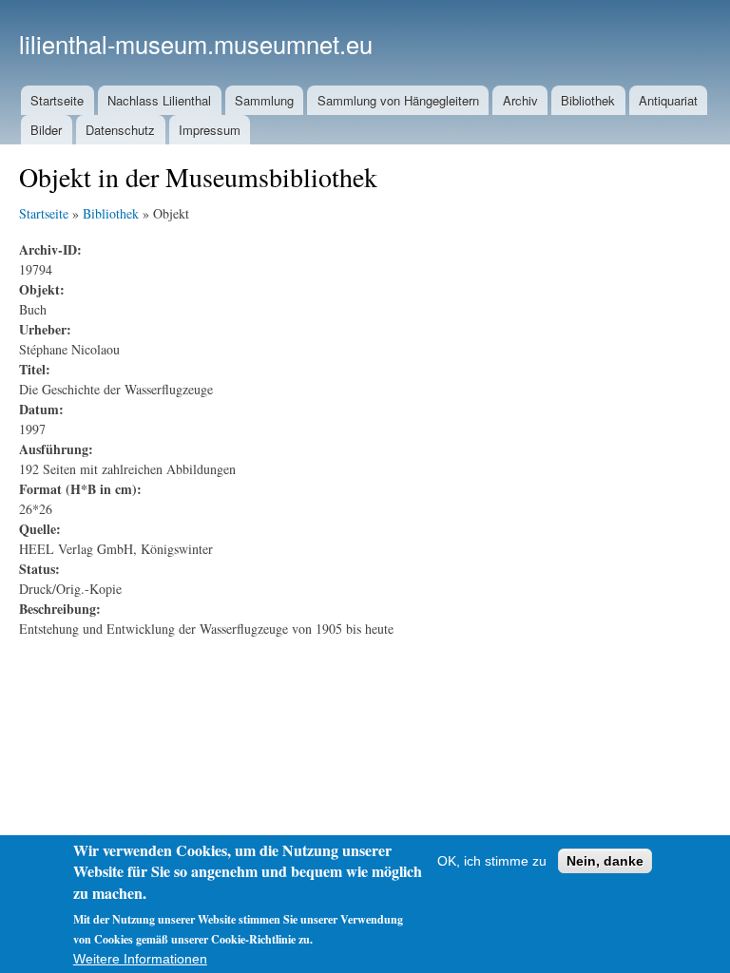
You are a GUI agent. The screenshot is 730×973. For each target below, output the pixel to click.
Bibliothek (588, 100)
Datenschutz (120, 130)
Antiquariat (668, 100)
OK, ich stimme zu (492, 860)
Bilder (46, 130)
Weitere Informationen (140, 958)
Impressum (209, 130)
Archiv (520, 100)
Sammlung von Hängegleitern (398, 100)
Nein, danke (605, 860)
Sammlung (264, 100)
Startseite (57, 100)
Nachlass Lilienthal (159, 100)
